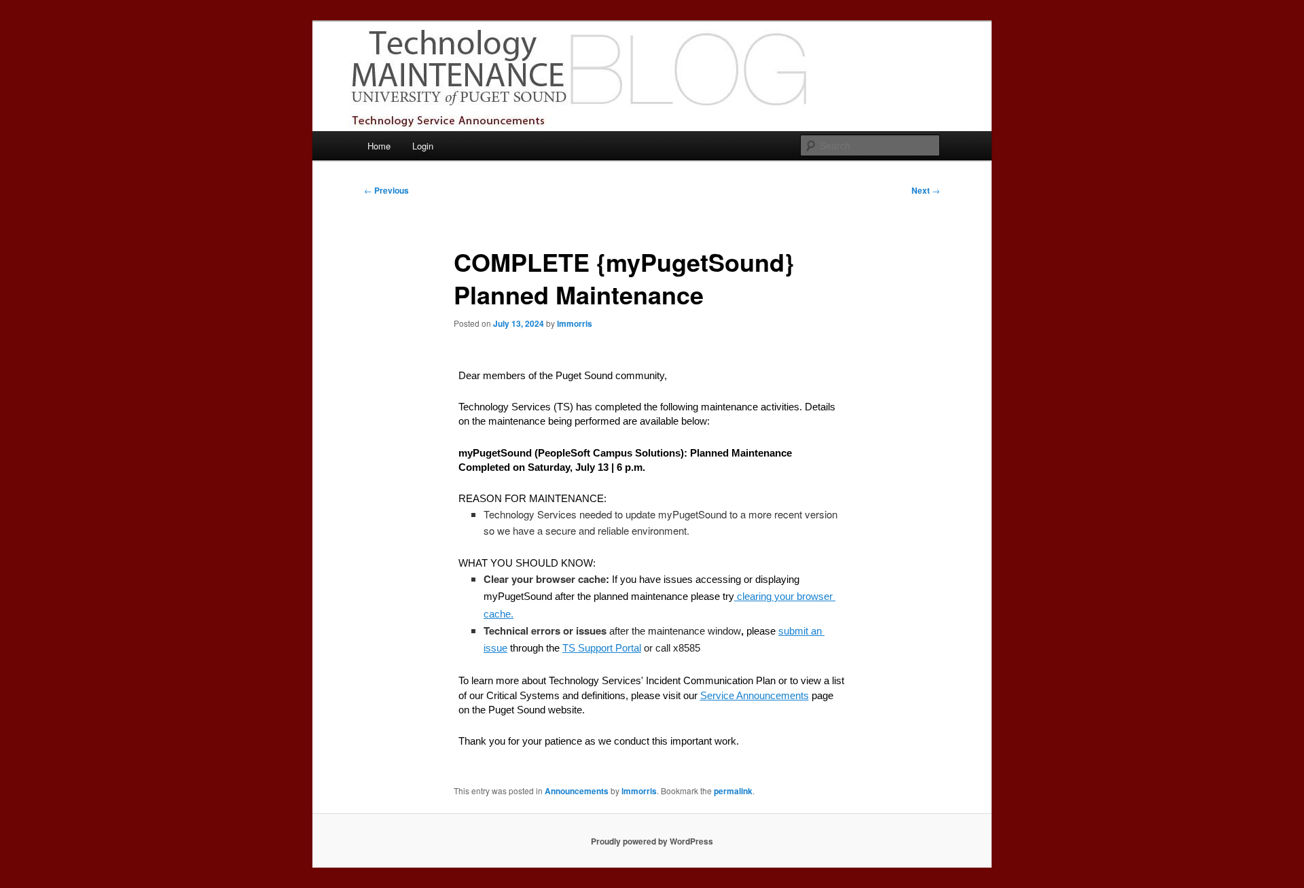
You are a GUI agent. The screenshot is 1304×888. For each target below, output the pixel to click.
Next (925, 190)
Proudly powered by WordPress (652, 841)
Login (422, 145)
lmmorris (574, 323)
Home (379, 145)
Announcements (577, 791)
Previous (386, 190)
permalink (733, 791)
